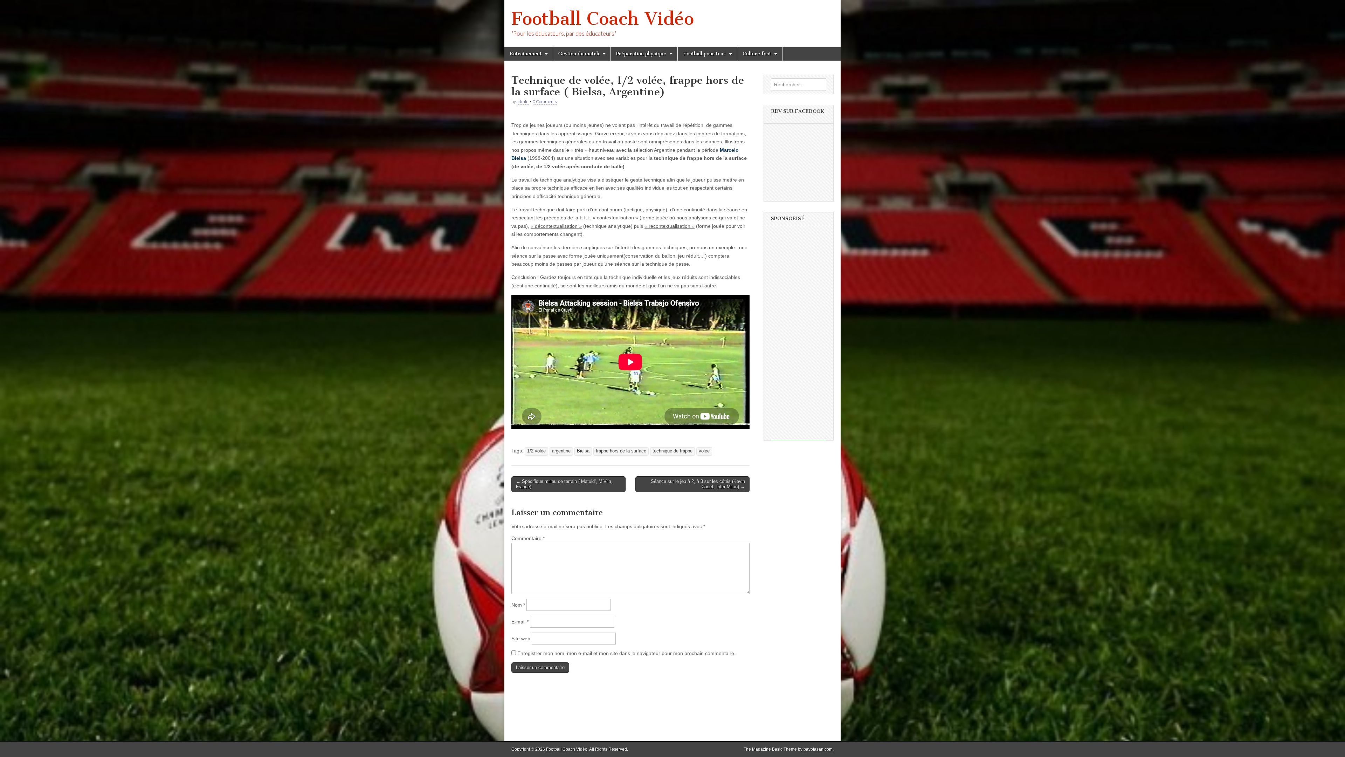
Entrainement (526, 54)
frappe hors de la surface (621, 451)
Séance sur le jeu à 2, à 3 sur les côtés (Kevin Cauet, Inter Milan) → (698, 484)
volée (704, 451)
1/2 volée (536, 451)
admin (523, 101)
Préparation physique (641, 54)
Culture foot (757, 54)
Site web (520, 638)
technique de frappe (672, 451)
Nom (518, 605)
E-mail (520, 622)
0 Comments (545, 101)
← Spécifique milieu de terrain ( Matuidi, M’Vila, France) (564, 484)
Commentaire (528, 538)
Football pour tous (704, 54)
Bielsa (583, 451)
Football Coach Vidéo (602, 18)
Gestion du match (578, 54)
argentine (561, 451)
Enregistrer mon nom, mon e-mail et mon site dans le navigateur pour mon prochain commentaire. (626, 653)
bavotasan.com (818, 749)
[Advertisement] (798, 335)
